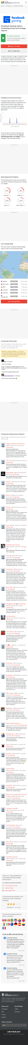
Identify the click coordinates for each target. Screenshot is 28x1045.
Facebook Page (9, 888)
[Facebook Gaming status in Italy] (8, 924)
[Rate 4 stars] (16, 904)
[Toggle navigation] (26, 2)
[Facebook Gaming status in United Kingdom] (23, 920)
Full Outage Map (15, 51)
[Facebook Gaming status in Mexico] (8, 920)
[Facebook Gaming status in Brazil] (12, 920)
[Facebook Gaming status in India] (4, 924)
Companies (8, 6)
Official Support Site (10, 890)
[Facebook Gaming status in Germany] (15, 924)
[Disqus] (14, 377)
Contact (4, 1017)
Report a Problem (15, 46)
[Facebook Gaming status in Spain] (19, 924)
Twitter (16, 1009)
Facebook (17, 1011)
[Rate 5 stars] (19, 904)
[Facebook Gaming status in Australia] (12, 924)
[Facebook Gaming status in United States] (15, 920)
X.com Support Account (11, 885)
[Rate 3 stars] (14, 904)
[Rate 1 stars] (8, 904)
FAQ (3, 1011)
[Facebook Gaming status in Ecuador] (19, 920)
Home (2, 6)
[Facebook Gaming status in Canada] (4, 920)
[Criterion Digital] (14, 1031)
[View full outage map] (14, 265)
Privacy (3, 1014)
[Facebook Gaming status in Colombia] (23, 924)
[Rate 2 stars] (11, 904)
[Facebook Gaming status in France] (4, 928)
